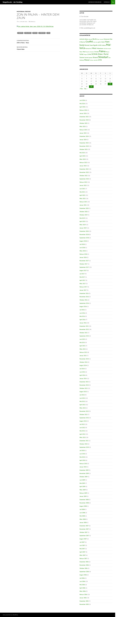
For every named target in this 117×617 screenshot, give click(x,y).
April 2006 (82, 588)
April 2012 (82, 434)
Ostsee (96, 51)
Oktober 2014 (83, 362)
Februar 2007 (83, 558)
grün (99, 42)
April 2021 (82, 195)
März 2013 (83, 408)
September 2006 (84, 571)
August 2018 (83, 241)
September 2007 (84, 535)
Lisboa (104, 45)
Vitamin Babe (22, 48)
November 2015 (84, 329)
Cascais (101, 39)
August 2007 (83, 539)
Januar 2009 (83, 496)
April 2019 (82, 221)
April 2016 (82, 319)
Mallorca (28, 32)
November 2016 (84, 296)
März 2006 (83, 591)
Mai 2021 (82, 192)
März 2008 (83, 519)
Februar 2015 (83, 352)
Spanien (90, 57)
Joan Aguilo (94, 45)
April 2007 (82, 552)
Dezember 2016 (84, 293)
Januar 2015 (83, 355)
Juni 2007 (82, 545)
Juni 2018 (82, 247)
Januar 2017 (83, 290)
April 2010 (82, 460)
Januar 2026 (83, 113)
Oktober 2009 (83, 476)
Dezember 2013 (84, 382)
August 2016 (83, 306)
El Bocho (82, 42)
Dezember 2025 (84, 116)
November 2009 (84, 473)
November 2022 (84, 172)
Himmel (86, 45)
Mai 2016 (82, 316)
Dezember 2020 (84, 208)
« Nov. (81, 88)
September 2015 (84, 336)
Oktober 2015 (83, 332)
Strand (95, 57)
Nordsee (92, 51)
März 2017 (83, 283)
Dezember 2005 (84, 601)
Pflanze (107, 51)
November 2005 (84, 604)
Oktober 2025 (83, 123)
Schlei (81, 54)
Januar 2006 (83, 598)
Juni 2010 (82, 454)
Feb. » (85, 88)
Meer (94, 48)
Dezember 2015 (84, 326)
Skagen (85, 54)
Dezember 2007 (84, 526)
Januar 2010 (83, 467)
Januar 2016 (83, 323)
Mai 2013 (82, 401)
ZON (48, 32)
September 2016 (84, 303)
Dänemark (107, 39)
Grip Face (95, 42)
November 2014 (84, 359)
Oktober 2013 (83, 388)
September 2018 (84, 238)
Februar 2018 (83, 254)
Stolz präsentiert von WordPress (10, 614)
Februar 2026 (83, 110)
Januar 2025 (83, 133)
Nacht (109, 48)
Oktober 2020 (83, 211)
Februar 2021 (83, 202)
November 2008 (84, 503)
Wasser (87, 60)
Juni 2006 (82, 581)
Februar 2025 (83, 130)
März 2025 (83, 126)
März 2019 (83, 224)
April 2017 (82, 280)
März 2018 (83, 251)
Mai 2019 (82, 218)
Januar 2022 (83, 185)
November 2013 (84, 385)
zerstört (96, 60)
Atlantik (90, 39)
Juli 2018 (82, 244)
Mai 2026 (82, 103)
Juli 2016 (82, 310)
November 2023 (84, 146)
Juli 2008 (82, 509)
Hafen (103, 42)
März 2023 (83, 159)
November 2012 (84, 411)
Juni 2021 (82, 188)
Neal (84, 51)
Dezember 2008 (84, 499)
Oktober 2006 (83, 568)
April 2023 (82, 156)
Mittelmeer (100, 48)
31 (91, 86)
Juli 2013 (82, 395)
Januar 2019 (83, 228)
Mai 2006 (82, 584)
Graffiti (20, 32)
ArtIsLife (82, 39)
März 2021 (83, 198)
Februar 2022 (83, 182)
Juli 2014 (82, 368)
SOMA (89, 54)
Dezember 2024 (84, 136)
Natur (81, 51)
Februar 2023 (83, 162)
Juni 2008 (82, 512)
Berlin (95, 39)
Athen (86, 39)
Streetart (28, 11)
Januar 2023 (83, 166)
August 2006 (83, 575)
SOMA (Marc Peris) (99, 54)
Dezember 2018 (84, 231)
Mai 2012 (82, 431)
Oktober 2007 (83, 532)
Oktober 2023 (83, 149)
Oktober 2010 (83, 444)
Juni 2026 (82, 100)
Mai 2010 (82, 457)
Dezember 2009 (84, 470)
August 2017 (83, 270)
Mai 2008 (82, 516)
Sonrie (86, 57)
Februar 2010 (83, 463)
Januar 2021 (83, 205)
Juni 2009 (82, 480)
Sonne (82, 57)
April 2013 (82, 404)
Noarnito (88, 51)
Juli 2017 (82, 274)
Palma (35, 32)
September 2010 (84, 447)
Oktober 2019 (83, 215)
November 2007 (84, 529)
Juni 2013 (82, 398)
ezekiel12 (32, 21)
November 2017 (84, 260)
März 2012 (83, 437)
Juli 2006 (82, 578)
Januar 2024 (83, 139)
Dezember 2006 (84, 562)
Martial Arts (88, 48)
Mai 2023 (82, 152)
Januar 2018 (83, 257)
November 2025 (84, 120)
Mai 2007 (82, 548)
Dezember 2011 (84, 440)
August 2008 (83, 506)
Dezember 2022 (84, 169)
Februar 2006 (83, 594)
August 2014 (83, 365)
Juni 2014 (82, 372)
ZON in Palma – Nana (23, 41)
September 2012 (84, 418)
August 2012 (83, 421)
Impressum (107, 2)
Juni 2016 (82, 313)
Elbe (111, 39)
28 (110, 84)
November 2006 (84, 565)
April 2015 (82, 346)
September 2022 (84, 179)
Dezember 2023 (84, 143)
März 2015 (83, 349)
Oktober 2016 (83, 300)
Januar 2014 (83, 378)
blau (98, 39)
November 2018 (84, 234)
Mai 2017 (82, 277)
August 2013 (83, 391)
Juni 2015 (82, 339)
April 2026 (82, 107)
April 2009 (82, 486)
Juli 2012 (82, 424)
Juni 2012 (82, 427)
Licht (99, 45)
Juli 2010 (82, 450)
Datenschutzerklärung (94, 2)
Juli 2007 (82, 542)
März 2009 (83, 490)
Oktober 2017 (83, 264)
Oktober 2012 (83, 414)
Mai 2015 (82, 342)
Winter (91, 60)
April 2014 (82, 375)
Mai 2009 (82, 483)
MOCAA (105, 48)
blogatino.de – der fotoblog (12, 2)
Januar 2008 (83, 522)
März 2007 (83, 555)
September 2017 (84, 267)
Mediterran (20, 11)
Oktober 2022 (83, 175)
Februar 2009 (83, 493)
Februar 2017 (83, 287)
